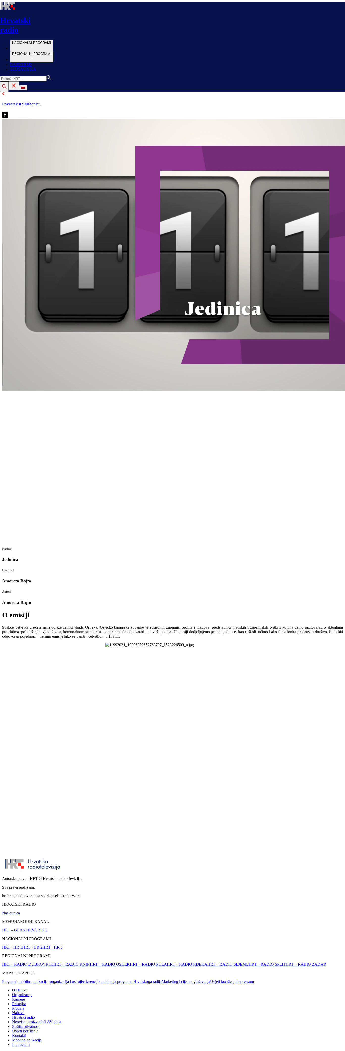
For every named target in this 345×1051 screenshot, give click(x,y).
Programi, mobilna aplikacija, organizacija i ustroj (41, 981)
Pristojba (19, 1004)
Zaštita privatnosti (26, 1026)
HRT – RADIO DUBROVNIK (27, 964)
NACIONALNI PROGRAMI (31, 43)
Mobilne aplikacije (27, 1040)
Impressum (245, 981)
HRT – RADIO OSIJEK (110, 964)
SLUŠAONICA (23, 69)
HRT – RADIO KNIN (71, 964)
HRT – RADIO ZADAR (306, 964)
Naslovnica (11, 913)
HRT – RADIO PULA (148, 964)
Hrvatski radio (23, 1017)
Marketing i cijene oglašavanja (186, 981)
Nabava (18, 1013)
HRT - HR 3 (52, 947)
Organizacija (22, 994)
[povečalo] (4, 87)
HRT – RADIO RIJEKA (187, 964)
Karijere (18, 999)
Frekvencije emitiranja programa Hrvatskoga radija (121, 981)
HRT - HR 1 (12, 947)
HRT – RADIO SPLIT (267, 964)
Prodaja (18, 1008)
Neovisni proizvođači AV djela (36, 1022)
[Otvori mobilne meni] (23, 87)
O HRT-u (19, 990)
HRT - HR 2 (32, 947)
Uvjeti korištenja (223, 981)
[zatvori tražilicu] (14, 85)
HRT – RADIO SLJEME (228, 964)
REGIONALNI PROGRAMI (31, 54)
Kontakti (19, 1035)
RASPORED (21, 64)
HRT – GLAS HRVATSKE (24, 930)
